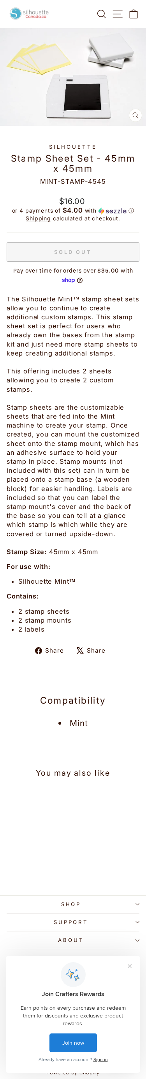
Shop (71, 904)
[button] (73, 211)
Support (71, 922)
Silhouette (73, 147)
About (71, 940)
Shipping (38, 218)
